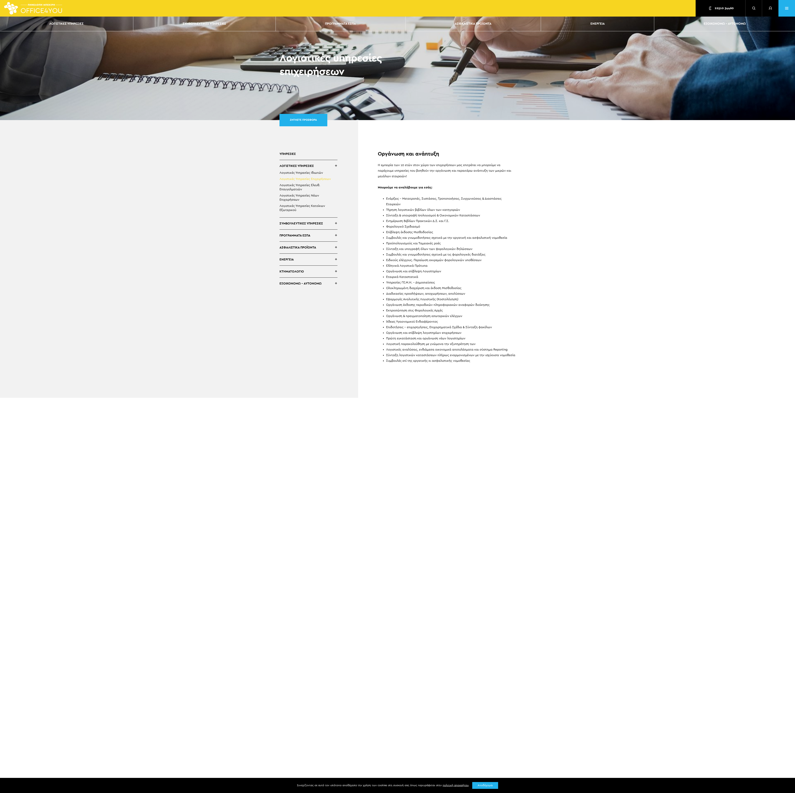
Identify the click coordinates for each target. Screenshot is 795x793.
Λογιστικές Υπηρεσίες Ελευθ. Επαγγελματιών (299, 187)
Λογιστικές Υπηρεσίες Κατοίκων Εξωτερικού (302, 208)
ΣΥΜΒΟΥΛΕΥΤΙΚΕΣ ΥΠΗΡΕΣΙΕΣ (204, 23)
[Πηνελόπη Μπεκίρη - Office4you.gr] (33, 8)
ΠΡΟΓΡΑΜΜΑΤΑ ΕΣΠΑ (340, 23)
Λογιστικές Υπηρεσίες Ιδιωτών (301, 172)
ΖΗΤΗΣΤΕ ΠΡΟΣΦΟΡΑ (303, 120)
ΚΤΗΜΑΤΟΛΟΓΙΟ (291, 271)
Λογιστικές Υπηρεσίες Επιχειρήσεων (305, 179)
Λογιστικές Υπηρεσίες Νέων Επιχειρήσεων (299, 197)
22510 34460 (724, 8)
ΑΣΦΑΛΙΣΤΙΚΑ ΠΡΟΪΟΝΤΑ (473, 23)
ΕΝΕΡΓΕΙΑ (597, 23)
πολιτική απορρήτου (456, 785)
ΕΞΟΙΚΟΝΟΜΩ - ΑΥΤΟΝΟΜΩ (725, 23)
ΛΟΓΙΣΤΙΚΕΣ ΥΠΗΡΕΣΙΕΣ (66, 23)
